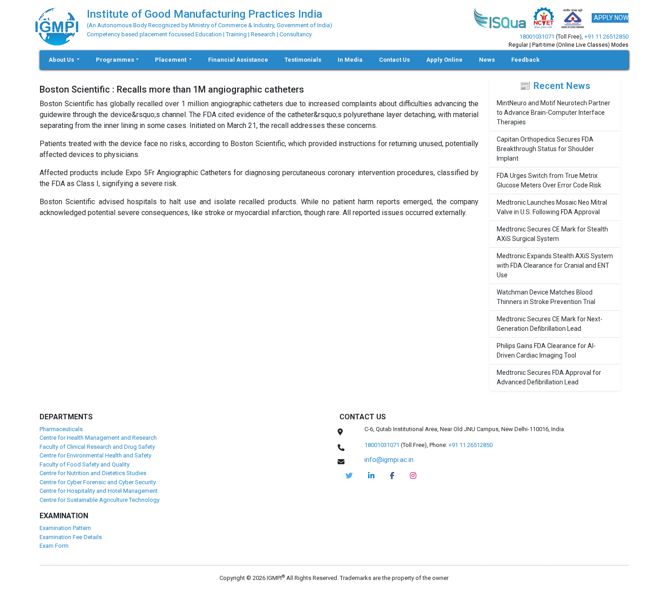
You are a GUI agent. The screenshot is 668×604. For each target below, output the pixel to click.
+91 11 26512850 (606, 36)
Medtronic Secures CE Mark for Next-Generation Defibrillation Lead (550, 323)
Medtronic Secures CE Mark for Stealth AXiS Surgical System (552, 234)
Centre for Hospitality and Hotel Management (99, 490)
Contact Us (394, 59)
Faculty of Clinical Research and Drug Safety (97, 446)
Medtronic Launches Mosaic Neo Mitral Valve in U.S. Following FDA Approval (552, 207)
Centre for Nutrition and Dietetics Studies (93, 473)
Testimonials (302, 59)
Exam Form (54, 545)
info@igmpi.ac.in (389, 460)
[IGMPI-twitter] (349, 475)
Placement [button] (171, 59)
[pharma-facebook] (392, 475)
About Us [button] (62, 59)
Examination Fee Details (71, 537)
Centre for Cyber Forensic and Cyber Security (98, 482)
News (487, 59)
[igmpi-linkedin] (371, 475)
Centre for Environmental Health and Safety (95, 455)
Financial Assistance (238, 59)
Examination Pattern (65, 528)
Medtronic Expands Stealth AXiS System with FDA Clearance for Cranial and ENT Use (555, 265)
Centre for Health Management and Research (98, 437)
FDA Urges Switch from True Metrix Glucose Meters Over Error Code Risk (549, 180)
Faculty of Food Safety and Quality (85, 464)
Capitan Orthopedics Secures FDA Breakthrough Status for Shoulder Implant (545, 149)
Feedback (525, 59)
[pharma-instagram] (413, 475)
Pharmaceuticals (61, 429)
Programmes (115, 59)
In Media (350, 59)
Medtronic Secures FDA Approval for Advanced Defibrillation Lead (549, 377)
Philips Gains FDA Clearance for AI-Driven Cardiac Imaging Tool (546, 350)
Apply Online (444, 59)
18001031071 (536, 36)
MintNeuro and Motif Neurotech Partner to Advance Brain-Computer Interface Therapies (553, 112)
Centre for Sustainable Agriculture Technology (100, 499)
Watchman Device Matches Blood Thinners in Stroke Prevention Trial (546, 297)
